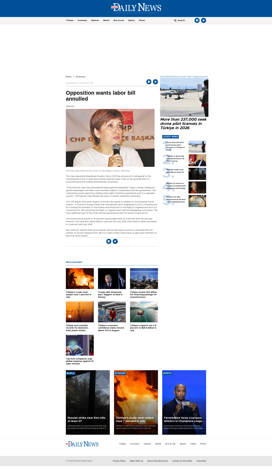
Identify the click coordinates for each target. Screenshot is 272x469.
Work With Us (136, 461)
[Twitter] (203, 20)
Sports (131, 20)
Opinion (95, 20)
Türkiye (70, 20)
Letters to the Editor (182, 461)
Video (193, 444)
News (69, 77)
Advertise (201, 461)
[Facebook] (197, 20)
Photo (142, 20)
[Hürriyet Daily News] (136, 8)
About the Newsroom (157, 461)
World (106, 20)
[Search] (175, 20)
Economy (82, 20)
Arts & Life (118, 20)
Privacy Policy (119, 461)
